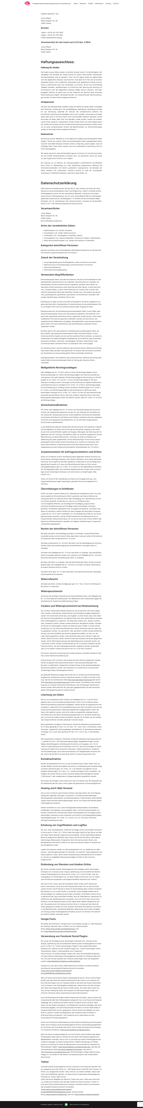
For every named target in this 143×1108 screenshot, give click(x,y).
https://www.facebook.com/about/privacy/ (75, 1030)
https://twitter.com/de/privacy (56, 1094)
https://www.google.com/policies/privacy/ (60, 929)
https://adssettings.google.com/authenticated (60, 931)
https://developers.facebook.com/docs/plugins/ (63, 961)
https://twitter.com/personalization (87, 1094)
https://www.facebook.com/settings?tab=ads (74, 1047)
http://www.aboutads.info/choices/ (80, 680)
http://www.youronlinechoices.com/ (57, 682)
